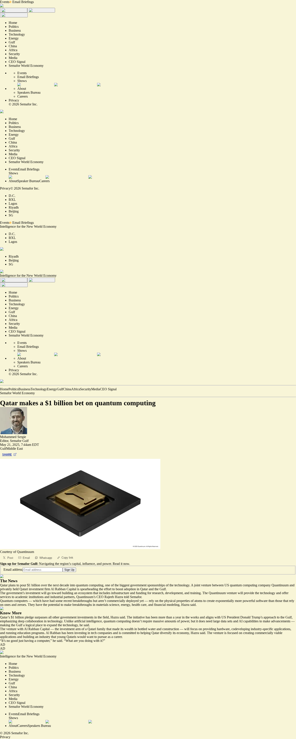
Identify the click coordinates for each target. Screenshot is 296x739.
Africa (75, 389)
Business (24, 389)
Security (85, 389)
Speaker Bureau (28, 181)
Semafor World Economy (17, 393)
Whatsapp (45, 557)
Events (4, 2)
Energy (52, 389)
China (67, 389)
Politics (13, 389)
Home (4, 389)
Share (7, 454)
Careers (22, 96)
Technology (39, 389)
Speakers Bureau (29, 92)
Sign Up (69, 569)
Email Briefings (23, 2)
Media (95, 389)
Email (26, 557)
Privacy (14, 100)
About (21, 88)
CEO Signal (108, 389)
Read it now (121, 564)
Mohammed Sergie (13, 437)
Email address (13, 569)
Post (10, 557)
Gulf (60, 389)
